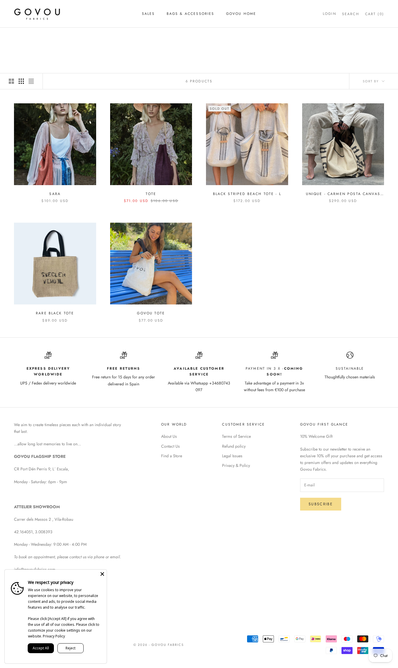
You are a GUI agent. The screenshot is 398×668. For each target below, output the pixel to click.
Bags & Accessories (190, 13)
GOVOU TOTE (151, 313)
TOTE (151, 193)
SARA (55, 193)
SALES (148, 13)
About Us (169, 436)
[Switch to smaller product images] (21, 81)
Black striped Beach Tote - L (247, 193)
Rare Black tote (55, 313)
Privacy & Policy (236, 465)
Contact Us (170, 446)
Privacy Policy (54, 636)
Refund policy (234, 446)
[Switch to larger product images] (11, 81)
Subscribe (321, 504)
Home (19, 36)
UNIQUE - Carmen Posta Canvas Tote (343, 194)
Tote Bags (57, 36)
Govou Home (241, 13)
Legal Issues (232, 456)
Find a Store (171, 456)
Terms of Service (236, 436)
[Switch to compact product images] (31, 81)
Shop (35, 36)
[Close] (102, 574)
